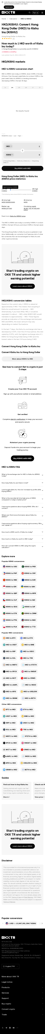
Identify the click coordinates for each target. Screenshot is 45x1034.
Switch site (8, 7)
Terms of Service (9, 902)
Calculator (13, 19)
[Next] (42, 923)
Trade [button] (4, 1014)
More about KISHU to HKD (22, 359)
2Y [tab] (39, 87)
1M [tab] (26, 87)
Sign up (35, 12)
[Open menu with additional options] (42, 12)
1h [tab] (5, 87)
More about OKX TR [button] (10, 976)
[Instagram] (10, 1028)
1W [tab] (19, 87)
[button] (29, 12)
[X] (3, 1028)
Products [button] (6, 987)
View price (39, 797)
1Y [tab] (33, 87)
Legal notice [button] (7, 982)
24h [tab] (12, 87)
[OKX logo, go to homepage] (8, 12)
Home (4, 19)
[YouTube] (14, 1028)
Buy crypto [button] (6, 1004)
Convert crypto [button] (8, 1009)
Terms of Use (16, 897)
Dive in (6, 797)
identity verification (18, 419)
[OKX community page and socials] (17, 1028)
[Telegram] (6, 1028)
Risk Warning (28, 897)
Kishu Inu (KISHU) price (17, 216)
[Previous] (3, 923)
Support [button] (5, 998)
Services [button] (5, 993)
